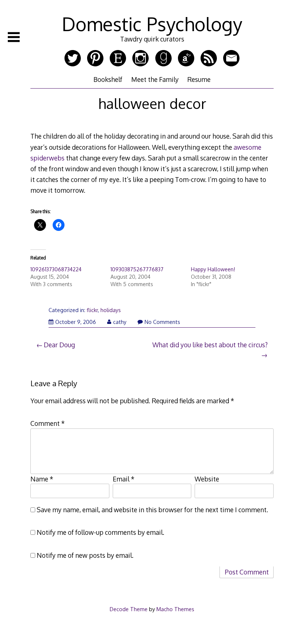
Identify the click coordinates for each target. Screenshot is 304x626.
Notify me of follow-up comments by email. (100, 532)
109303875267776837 (136, 269)
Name (41, 479)
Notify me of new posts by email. (85, 555)
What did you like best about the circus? (210, 345)
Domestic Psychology (152, 24)
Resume (199, 79)
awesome (247, 147)
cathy (119, 322)
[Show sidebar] (14, 37)
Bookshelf (107, 79)
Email (124, 479)
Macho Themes (175, 609)
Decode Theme (129, 609)
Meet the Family (155, 79)
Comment (47, 423)
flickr (92, 310)
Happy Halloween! (213, 269)
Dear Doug (59, 345)
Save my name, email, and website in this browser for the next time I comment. (152, 510)
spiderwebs (47, 158)
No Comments (162, 322)
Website (207, 479)
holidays (110, 310)
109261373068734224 (56, 269)
